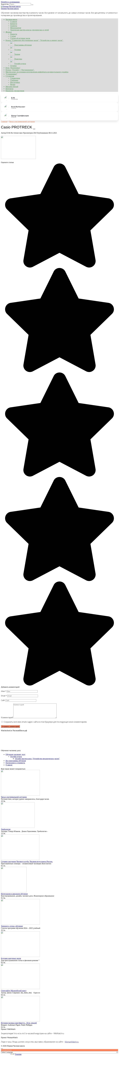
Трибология (5, 829)
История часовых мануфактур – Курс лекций (19, 1023)
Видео (12, 84)
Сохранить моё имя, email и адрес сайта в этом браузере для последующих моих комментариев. (45, 722)
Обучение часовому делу (15, 754)
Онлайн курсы (16, 757)
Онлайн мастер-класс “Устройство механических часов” (37, 759)
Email (4, 695)
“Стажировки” (11, 74)
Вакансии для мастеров (15, 91)
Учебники (14, 80)
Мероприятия (15, 28)
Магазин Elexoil (12, 87)
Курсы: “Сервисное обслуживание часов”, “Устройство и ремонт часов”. (34, 40)
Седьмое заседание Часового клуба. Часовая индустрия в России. (27, 861)
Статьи (13, 36)
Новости (13, 34)
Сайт (3, 700)
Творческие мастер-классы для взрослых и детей (29, 30)
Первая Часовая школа (10, 9)
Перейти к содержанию (10, 2)
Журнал (9, 32)
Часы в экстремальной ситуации (14, 797)
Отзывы (13, 66)
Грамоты (13, 26)
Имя (3, 691)
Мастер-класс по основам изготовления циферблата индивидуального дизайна (37, 72)
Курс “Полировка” (13, 68)
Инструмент (15, 82)
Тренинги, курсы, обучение (12, 926)
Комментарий (7, 717)
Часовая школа (11, 19)
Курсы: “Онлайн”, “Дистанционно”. (20, 70)
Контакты (9, 89)
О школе (13, 22)
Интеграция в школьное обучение (14, 894)
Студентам (10, 76)
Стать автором (112, 1046)
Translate (18, 1054)
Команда (13, 24)
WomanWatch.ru (72, 1041)
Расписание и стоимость (15, 763)
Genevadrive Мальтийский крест (13, 991)
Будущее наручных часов (11, 958)
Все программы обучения (16, 761)
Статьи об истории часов (20, 38)
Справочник (15, 78)
